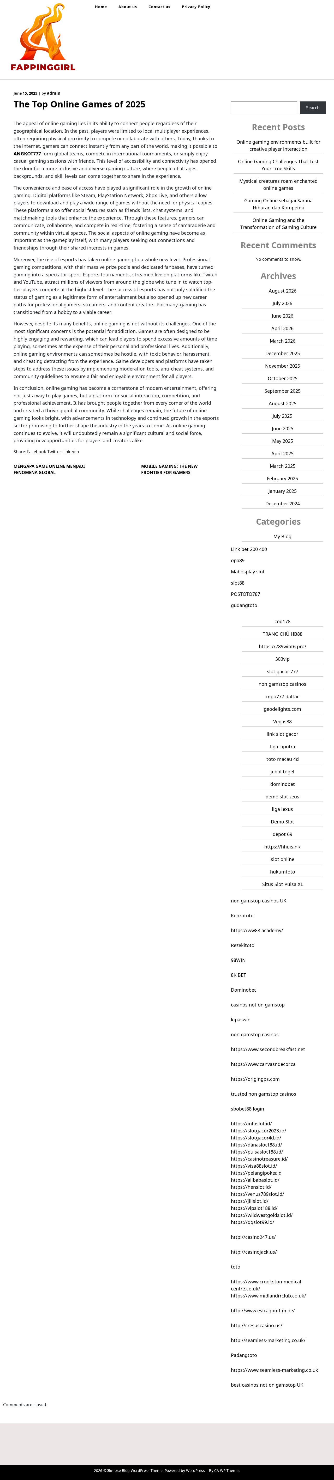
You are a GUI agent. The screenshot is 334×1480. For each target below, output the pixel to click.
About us (127, 6)
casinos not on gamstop (258, 1005)
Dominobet (243, 990)
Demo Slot (282, 821)
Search (238, 98)
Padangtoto (244, 1355)
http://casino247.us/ (253, 1237)
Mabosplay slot (248, 571)
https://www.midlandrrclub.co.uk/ (268, 1296)
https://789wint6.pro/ (282, 646)
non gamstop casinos (282, 684)
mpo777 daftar (282, 696)
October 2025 (282, 378)
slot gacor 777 (282, 671)
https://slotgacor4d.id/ (256, 1138)
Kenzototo (242, 915)
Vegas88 (282, 721)
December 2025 (282, 353)
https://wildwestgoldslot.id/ (262, 1215)
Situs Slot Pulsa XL (282, 884)
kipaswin (240, 1019)
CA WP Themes (227, 1470)
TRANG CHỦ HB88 (282, 634)
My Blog (282, 536)
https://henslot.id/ (251, 1187)
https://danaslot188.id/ (256, 1145)
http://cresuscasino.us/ (256, 1325)
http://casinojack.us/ (254, 1252)
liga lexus (282, 809)
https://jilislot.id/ (250, 1201)
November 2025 (282, 366)
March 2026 (282, 341)
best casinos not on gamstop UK (267, 1385)
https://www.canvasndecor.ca (263, 1064)
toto (235, 1267)
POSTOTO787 (245, 594)
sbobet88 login (247, 1109)
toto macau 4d (282, 759)
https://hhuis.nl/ (282, 847)
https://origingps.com (255, 1079)
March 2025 (282, 466)
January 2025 (283, 491)
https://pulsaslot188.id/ (257, 1152)
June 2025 (282, 428)
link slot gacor (282, 734)
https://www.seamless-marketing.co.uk (274, 1370)
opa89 (237, 560)
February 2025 (282, 478)
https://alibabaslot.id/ (255, 1180)
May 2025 (282, 441)
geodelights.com (282, 709)
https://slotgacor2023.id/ (258, 1130)
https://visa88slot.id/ (254, 1166)
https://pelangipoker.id (256, 1173)
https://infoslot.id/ (251, 1123)
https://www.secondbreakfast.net (268, 1049)
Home (101, 6)
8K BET (238, 975)
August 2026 (282, 291)
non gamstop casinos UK (258, 900)
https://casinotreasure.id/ (259, 1159)
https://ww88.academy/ (257, 930)
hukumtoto (282, 872)
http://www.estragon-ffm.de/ (263, 1310)
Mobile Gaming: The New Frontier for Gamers (169, 469)
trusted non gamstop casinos (263, 1094)
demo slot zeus (282, 796)
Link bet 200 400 (249, 549)
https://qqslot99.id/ (252, 1222)
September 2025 (283, 391)
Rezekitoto (242, 945)
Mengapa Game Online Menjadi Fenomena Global (49, 469)
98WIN (238, 960)
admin (54, 93)
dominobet (282, 784)
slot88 (237, 583)
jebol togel (282, 771)
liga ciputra (282, 746)
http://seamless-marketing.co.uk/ (268, 1340)
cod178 (282, 621)
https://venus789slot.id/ (257, 1194)
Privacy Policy (196, 6)
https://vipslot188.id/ (254, 1208)
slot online (282, 859)
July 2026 (282, 303)
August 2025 (282, 403)
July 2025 (282, 416)
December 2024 (282, 503)
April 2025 (282, 453)
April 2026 (282, 328)
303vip (282, 659)
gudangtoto (244, 605)
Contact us (159, 6)
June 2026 (282, 316)
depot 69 (282, 834)
